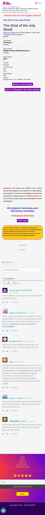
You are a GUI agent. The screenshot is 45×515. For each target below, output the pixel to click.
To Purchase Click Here (22, 216)
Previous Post (22, 245)
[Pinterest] (30, 475)
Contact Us (22, 463)
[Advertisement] (22, 115)
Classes (22, 459)
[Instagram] (22, 475)
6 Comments (6, 12)
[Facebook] (15, 475)
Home (22, 457)
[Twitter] (19, 475)
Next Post (22, 249)
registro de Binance (17, 313)
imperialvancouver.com (28, 370)
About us (22, 461)
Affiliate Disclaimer (22, 467)
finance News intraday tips (20, 290)
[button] (22, 494)
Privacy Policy (22, 465)
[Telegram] (26, 475)
